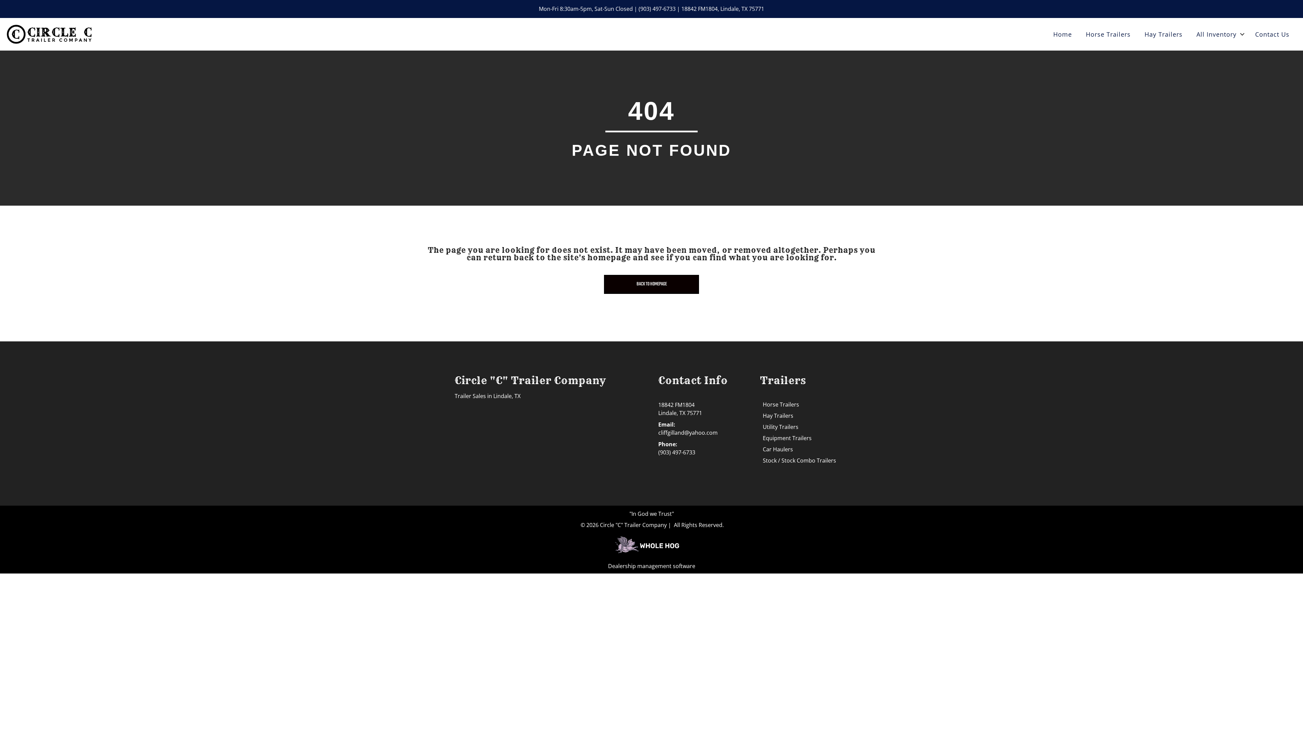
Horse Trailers (1108, 34)
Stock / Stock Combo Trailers (799, 460)
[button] (1242, 34)
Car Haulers (778, 449)
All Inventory (1216, 34)
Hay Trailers (1164, 34)
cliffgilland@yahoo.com (688, 432)
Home (1062, 34)
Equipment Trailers (787, 438)
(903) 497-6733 (657, 9)
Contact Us (1272, 34)
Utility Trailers (780, 427)
